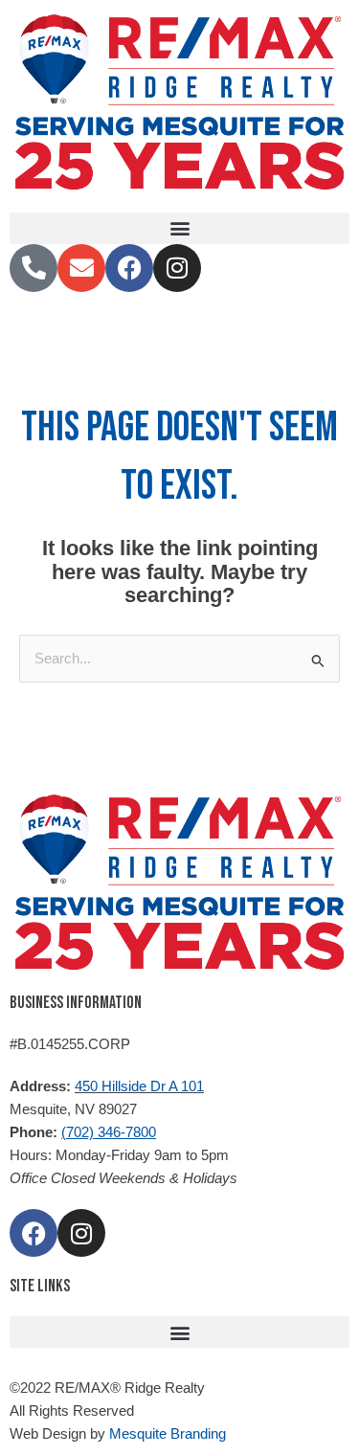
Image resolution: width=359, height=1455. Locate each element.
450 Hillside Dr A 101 (139, 1086)
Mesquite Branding (167, 1434)
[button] (179, 228)
